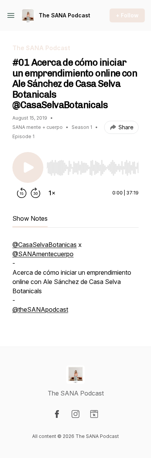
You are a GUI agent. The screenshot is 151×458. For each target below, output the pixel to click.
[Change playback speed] (52, 193)
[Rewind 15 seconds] (21, 193)
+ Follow (127, 15)
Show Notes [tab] (30, 218)
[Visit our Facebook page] (57, 414)
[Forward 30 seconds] (35, 193)
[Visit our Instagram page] (75, 414)
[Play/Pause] (27, 167)
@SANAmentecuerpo (43, 254)
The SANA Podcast (64, 15)
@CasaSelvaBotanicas (44, 244)
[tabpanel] (75, 281)
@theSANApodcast (40, 309)
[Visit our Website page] (94, 414)
